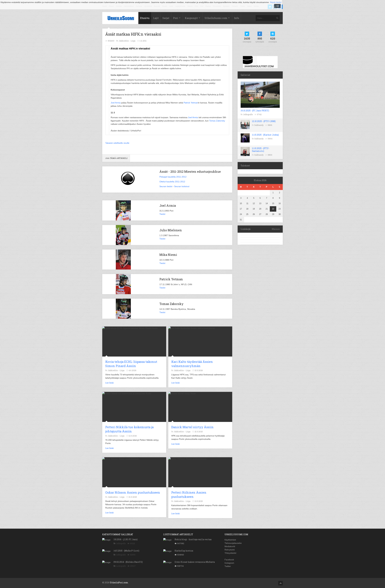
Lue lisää (109, 382)
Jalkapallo (248, 114)
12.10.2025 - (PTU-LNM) (264, 121)
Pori (175, 18)
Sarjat (165, 18)
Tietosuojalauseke (233, 543)
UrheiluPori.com (119, 582)
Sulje (277, 6)
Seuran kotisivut (181, 186)
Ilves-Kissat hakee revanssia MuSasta (195, 561)
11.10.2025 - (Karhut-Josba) (265, 134)
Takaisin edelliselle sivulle (117, 143)
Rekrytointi (230, 549)
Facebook (229, 559)
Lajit (156, 18)
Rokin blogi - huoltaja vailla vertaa (193, 539)
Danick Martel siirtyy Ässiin (192, 427)
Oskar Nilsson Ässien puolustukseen (132, 492)
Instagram (229, 563)
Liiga (133, 40)
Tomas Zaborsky (217, 120)
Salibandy (259, 125)
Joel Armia (116, 102)
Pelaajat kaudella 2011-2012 (172, 177)
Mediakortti (230, 546)
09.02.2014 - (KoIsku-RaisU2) (128, 561)
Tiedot (162, 214)
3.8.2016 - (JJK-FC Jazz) (126, 539)
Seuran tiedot (165, 186)
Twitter (228, 566)
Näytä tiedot (275, 2)
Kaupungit (191, 18)
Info (236, 18)
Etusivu (144, 18)
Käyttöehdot (230, 540)
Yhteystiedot (230, 553)
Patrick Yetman (191, 102)
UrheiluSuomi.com (216, 18)
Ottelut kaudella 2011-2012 (172, 181)
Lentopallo (121, 566)
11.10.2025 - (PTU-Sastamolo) (260, 149)
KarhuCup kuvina (184, 550)
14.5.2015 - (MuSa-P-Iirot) (126, 550)
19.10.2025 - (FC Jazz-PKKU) (255, 110)
